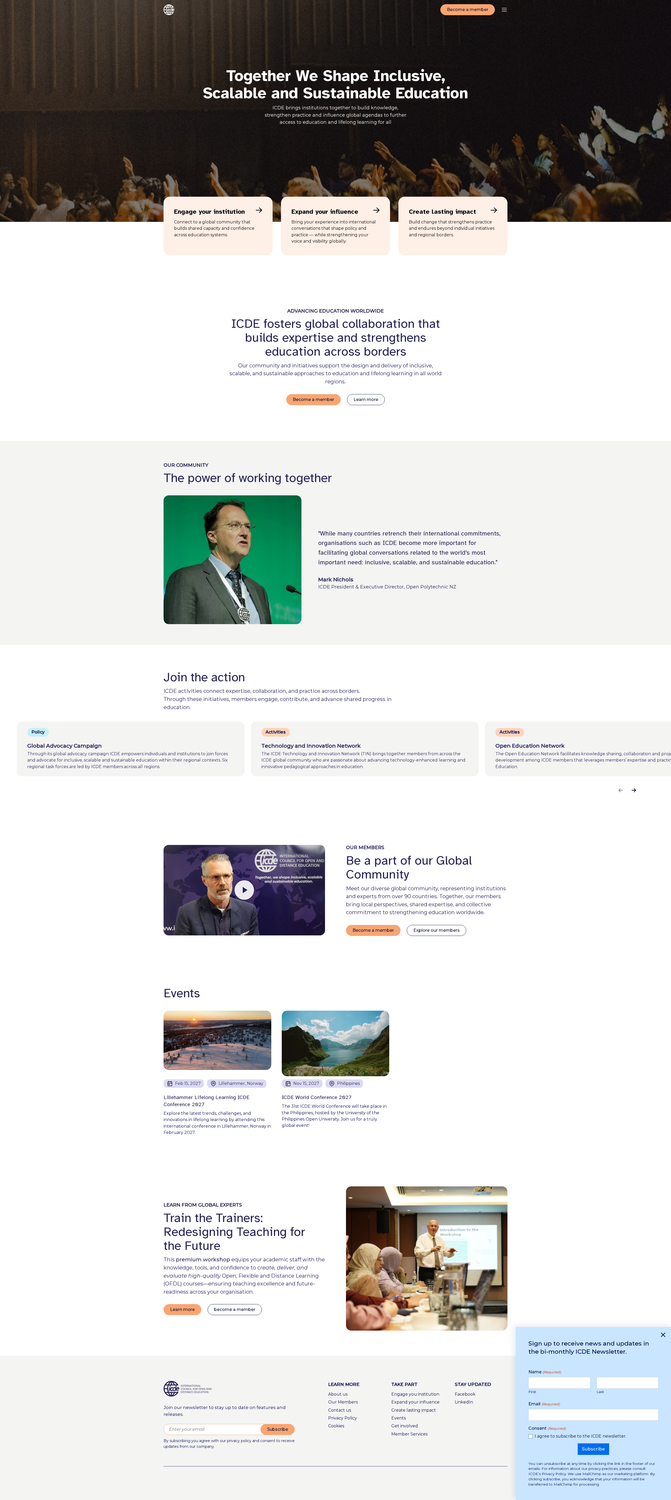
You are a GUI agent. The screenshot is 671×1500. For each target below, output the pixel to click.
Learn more (366, 399)
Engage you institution (415, 1394)
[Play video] (244, 890)
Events (398, 1418)
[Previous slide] (620, 790)
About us (338, 1394)
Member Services (409, 1434)
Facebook (465, 1394)
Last (600, 1392)
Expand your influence (415, 1402)
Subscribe (277, 1429)
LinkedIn (464, 1402)
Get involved (404, 1425)
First (532, 1392)
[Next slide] (633, 790)
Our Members (343, 1402)
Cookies (336, 1425)
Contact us (339, 1410)
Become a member (467, 9)
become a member (234, 1309)
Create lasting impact (413, 1410)
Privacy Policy (342, 1418)
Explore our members (436, 930)
